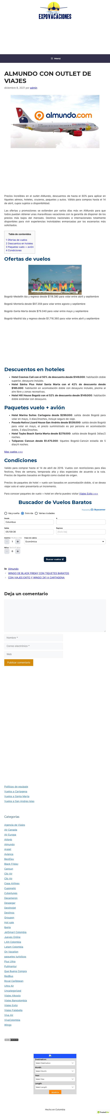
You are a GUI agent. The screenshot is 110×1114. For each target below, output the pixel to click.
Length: (38, 1083)
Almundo (13, 568)
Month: (38, 1067)
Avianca (8, 854)
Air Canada (10, 829)
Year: (37, 1075)
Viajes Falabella (13, 1010)
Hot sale (9, 922)
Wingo (7, 1024)
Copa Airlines (11, 883)
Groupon (9, 917)
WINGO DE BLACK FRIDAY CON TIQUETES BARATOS (38, 573)
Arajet (7, 849)
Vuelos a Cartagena (15, 791)
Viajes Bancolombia (15, 1000)
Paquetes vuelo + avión (20, 246)
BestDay (9, 859)
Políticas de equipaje (16, 786)
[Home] (55, 1056)
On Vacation (11, 951)
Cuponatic (10, 888)
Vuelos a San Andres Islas (19, 801)
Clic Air (8, 873)
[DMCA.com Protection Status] (11, 1040)
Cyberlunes (10, 893)
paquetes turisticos (15, 956)
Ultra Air (9, 985)
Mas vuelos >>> (13, 451)
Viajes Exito (11, 1005)
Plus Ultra (9, 961)
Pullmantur (10, 966)
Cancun (8, 868)
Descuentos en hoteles (19, 243)
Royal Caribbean (13, 981)
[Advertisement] (55, 37)
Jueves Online (12, 937)
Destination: (40, 1059)
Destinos (9, 912)
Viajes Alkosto (12, 995)
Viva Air (8, 1015)
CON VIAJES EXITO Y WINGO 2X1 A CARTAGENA (36, 577)
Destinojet (10, 907)
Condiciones (13, 250)
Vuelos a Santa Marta (16, 796)
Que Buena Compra (15, 971)
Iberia (7, 927)
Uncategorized (12, 990)
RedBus (8, 976)
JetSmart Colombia (15, 932)
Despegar (9, 903)
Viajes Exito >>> (88, 493)
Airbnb (8, 839)
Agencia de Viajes (14, 824)
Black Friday (11, 864)
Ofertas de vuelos (16, 239)
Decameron (10, 898)
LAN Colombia (12, 942)
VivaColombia (12, 1020)
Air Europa (10, 834)
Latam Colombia (13, 946)
